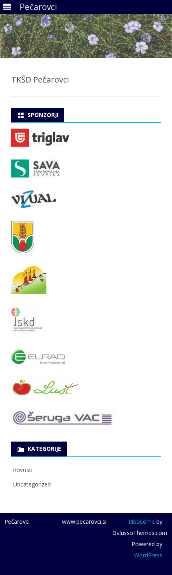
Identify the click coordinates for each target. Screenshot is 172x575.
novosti (22, 470)
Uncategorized (32, 484)
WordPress (148, 555)
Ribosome (141, 521)
